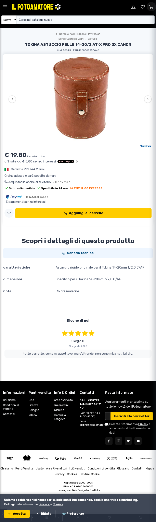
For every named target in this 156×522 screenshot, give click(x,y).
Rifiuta (45, 513)
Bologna (34, 410)
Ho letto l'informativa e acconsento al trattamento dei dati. (130, 428)
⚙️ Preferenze (73, 513)
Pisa (31, 400)
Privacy (143, 424)
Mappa (150, 468)
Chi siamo (9, 400)
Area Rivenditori (56, 468)
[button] (9, 213)
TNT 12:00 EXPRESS (88, 188)
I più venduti (77, 468)
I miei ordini (61, 405)
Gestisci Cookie (90, 474)
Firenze (33, 405)
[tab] (78, 253)
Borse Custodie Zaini (71, 38)
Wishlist (59, 410)
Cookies (72, 474)
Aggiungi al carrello (86, 213)
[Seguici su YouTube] (138, 441)
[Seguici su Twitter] (128, 441)
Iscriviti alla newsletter (132, 416)
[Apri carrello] (151, 6)
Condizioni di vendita (11, 407)
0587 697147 (61, 182)
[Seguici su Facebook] (109, 441)
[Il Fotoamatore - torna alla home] (36, 6)
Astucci (93, 38)
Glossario (123, 468)
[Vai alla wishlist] (142, 6)
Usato (40, 468)
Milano (33, 415)
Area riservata (63, 400)
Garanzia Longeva (60, 417)
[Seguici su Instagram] (118, 441)
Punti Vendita (24, 468)
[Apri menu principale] (5, 7)
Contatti (9, 414)
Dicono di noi (78, 320)
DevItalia (95, 490)
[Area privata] (133, 6)
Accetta (19, 513)
